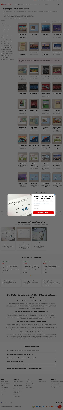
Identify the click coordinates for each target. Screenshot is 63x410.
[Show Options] (52, 205)
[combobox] (43, 205)
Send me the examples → (43, 212)
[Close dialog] (54, 195)
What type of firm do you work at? (41, 203)
